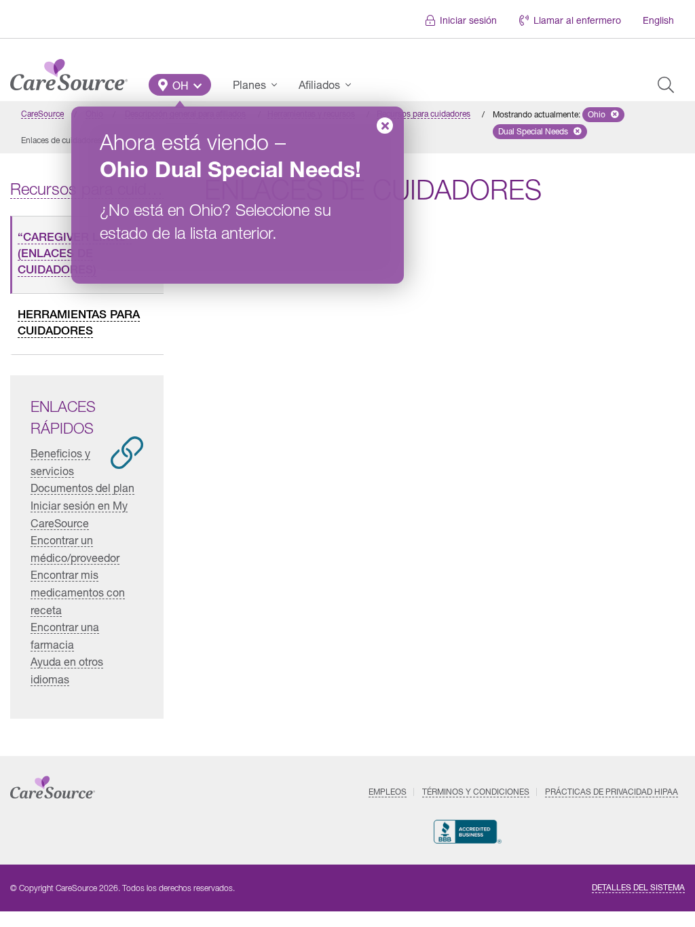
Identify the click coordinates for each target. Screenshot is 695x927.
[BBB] (468, 832)
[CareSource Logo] (69, 71)
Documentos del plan (82, 487)
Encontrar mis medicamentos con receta (78, 592)
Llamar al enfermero (577, 20)
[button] (180, 85)
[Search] (666, 85)
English (658, 20)
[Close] (385, 125)
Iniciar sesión (468, 20)
